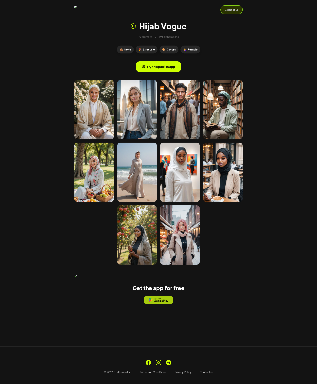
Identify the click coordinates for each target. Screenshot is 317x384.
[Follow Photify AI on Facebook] (148, 362)
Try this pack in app (161, 66)
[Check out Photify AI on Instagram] (158, 362)
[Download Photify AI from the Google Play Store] (158, 300)
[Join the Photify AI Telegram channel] (168, 362)
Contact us (231, 9)
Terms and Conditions (153, 372)
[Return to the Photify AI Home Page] (90, 10)
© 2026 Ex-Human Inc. (118, 372)
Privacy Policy (183, 372)
